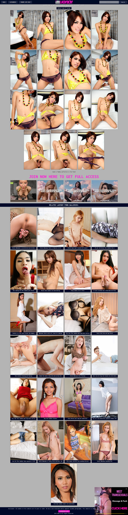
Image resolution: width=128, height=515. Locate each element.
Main (4, 2)
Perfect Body (61, 8)
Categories (13, 2)
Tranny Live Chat (25, 2)
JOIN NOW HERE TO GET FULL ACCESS (64, 176)
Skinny (69, 8)
